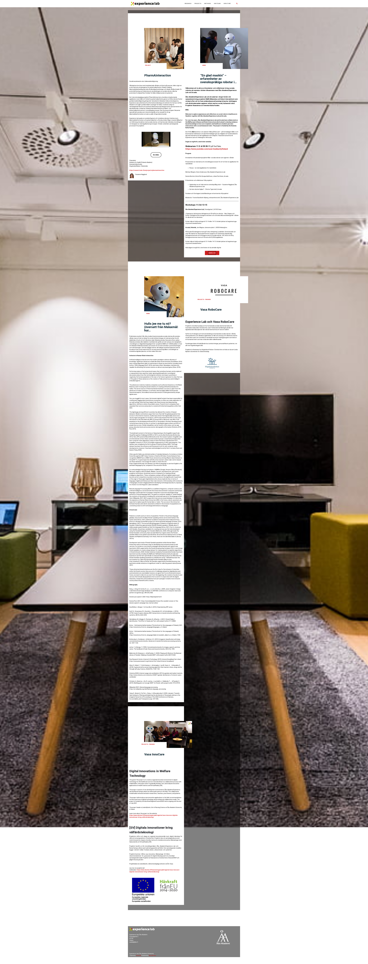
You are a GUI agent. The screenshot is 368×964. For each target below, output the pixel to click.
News (204, 65)
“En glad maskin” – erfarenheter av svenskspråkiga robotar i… (218, 79)
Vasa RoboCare (211, 309)
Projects (197, 3)
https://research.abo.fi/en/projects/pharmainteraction (146, 170)
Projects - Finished (204, 299)
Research (188, 3)
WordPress (152, 955)
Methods (207, 3)
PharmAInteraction (157, 75)
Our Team (217, 3)
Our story (227, 3)
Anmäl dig (212, 253)
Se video (156, 155)
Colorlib (138, 955)
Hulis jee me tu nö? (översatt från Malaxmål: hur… (161, 327)
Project (148, 65)
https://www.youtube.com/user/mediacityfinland (206, 149)
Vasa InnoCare (154, 754)
